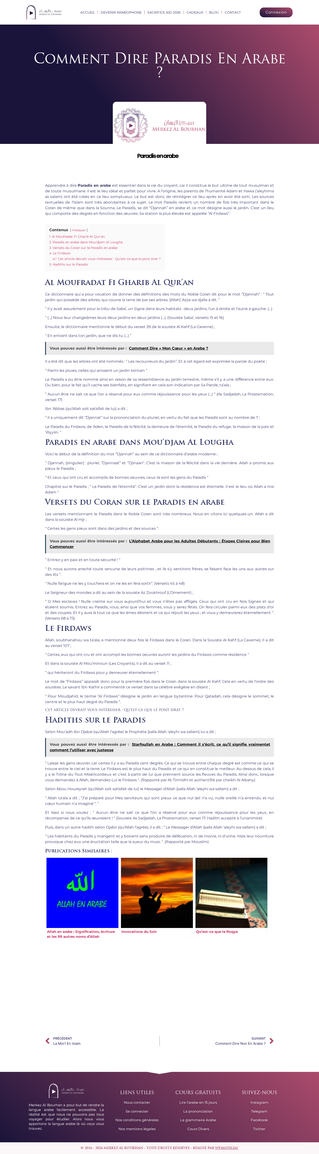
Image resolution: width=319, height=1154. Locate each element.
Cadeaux (195, 12)
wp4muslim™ (227, 1148)
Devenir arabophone (121, 12)
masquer (79, 230)
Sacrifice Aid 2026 (164, 12)
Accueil (87, 12)
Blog (214, 12)
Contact (233, 12)
